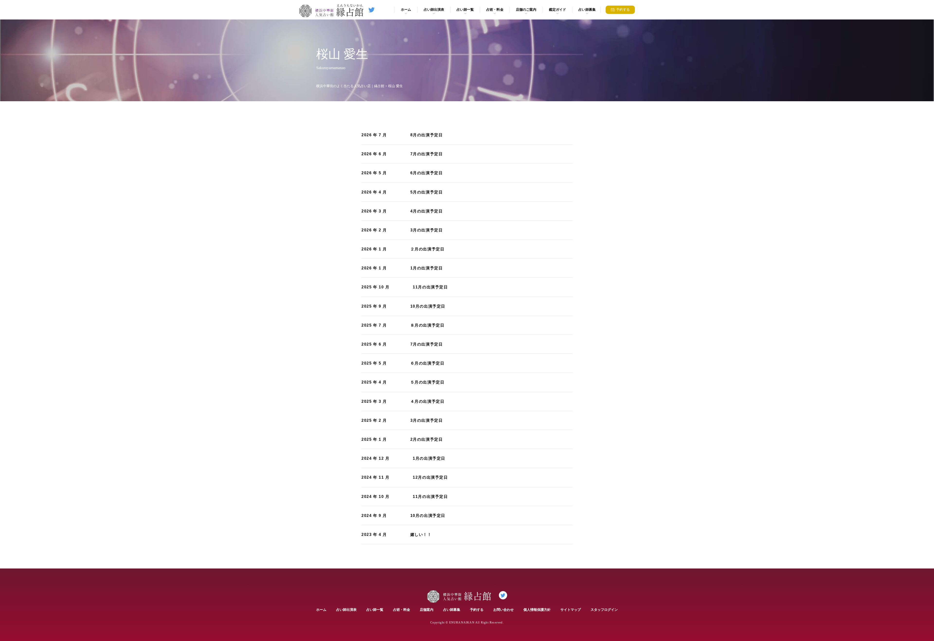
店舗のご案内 (526, 9)
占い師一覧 (465, 9)
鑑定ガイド (557, 9)
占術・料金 (494, 9)
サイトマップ (570, 610)
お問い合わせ (503, 610)
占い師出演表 (434, 9)
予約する (477, 610)
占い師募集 (587, 9)
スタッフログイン (604, 610)
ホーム (406, 9)
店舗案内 (426, 610)
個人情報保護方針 (537, 610)
